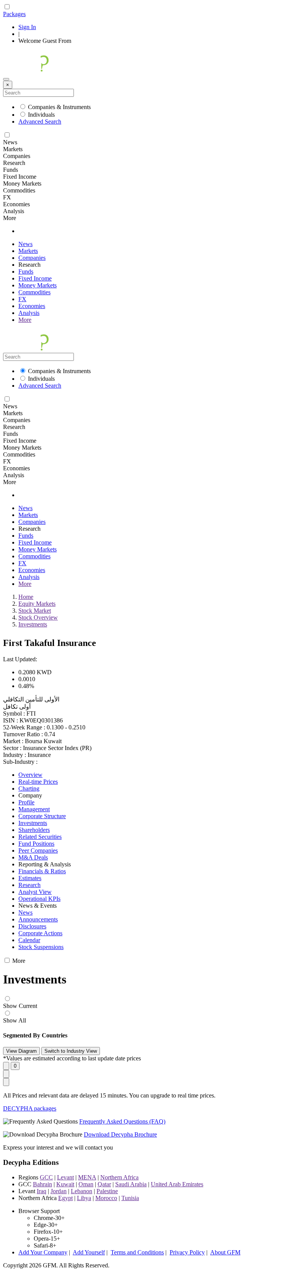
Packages (14, 14)
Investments (32, 624)
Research (29, 885)
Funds (25, 271)
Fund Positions (36, 843)
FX (22, 299)
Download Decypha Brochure (120, 1134)
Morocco (106, 1198)
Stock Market (34, 610)
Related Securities (40, 836)
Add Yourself (89, 1252)
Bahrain (42, 1184)
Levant (65, 1177)
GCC (46, 1177)
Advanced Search (39, 121)
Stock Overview (38, 617)
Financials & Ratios (42, 871)
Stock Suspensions (41, 947)
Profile (26, 802)
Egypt (65, 1198)
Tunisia (130, 1198)
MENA (87, 1177)
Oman (85, 1184)
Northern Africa (119, 1177)
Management (34, 809)
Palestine (107, 1191)
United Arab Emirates (177, 1184)
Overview (30, 774)
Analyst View (35, 892)
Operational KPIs (39, 898)
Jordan (59, 1191)
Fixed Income (35, 278)
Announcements (38, 919)
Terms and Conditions (137, 1252)
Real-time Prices (38, 781)
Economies (31, 306)
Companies (32, 257)
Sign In (27, 27)
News (25, 244)
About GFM (225, 1252)
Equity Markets (37, 603)
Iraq (41, 1191)
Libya (84, 1198)
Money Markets (37, 285)
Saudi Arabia (131, 1184)
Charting (28, 788)
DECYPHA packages (29, 1108)
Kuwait (65, 1184)
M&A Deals (33, 857)
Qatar (104, 1184)
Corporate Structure (42, 816)
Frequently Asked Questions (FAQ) (122, 1121)
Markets (28, 251)
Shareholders (34, 830)
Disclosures (32, 926)
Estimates (29, 878)
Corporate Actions (40, 933)
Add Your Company (42, 1252)
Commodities (34, 292)
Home (25, 597)
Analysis (28, 313)
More (24, 319)
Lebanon (81, 1191)
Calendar (29, 940)
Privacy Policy (187, 1252)
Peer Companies (38, 850)
